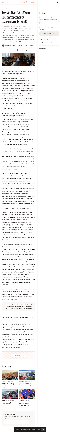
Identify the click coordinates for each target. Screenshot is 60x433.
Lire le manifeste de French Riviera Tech (17, 304)
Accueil (4, 8)
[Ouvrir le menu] (2, 2)
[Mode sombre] (57, 430)
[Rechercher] (57, 2)
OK (43, 429)
